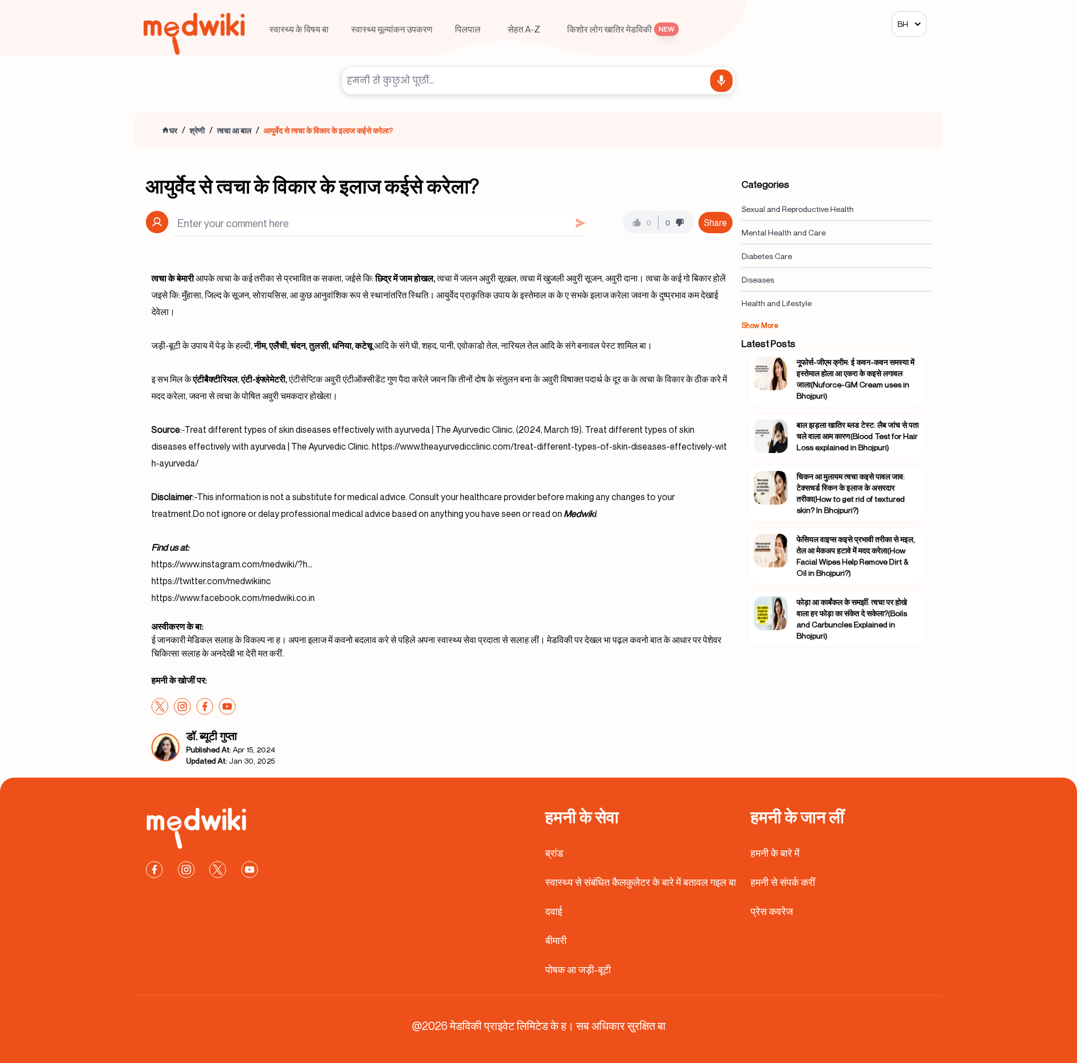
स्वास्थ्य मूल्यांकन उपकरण (391, 29)
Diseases (758, 279)
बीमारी (556, 940)
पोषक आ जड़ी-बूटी (578, 969)
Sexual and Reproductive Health (798, 209)
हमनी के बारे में (775, 853)
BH (903, 24)
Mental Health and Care (784, 232)
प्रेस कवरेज (772, 911)
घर (173, 130)
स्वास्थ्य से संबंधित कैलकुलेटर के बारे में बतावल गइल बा (640, 882)
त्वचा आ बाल (234, 130)
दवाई (553, 911)
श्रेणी (197, 130)
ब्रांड (554, 853)
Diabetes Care (767, 256)
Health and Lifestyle (777, 303)
